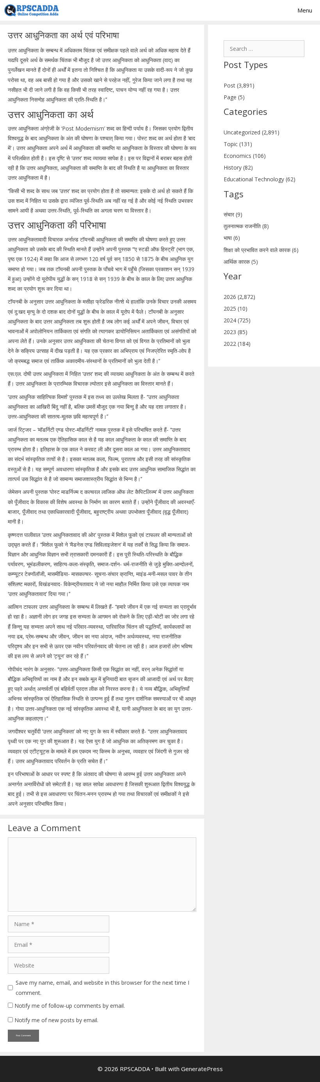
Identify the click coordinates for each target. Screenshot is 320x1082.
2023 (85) (235, 332)
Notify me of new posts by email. (56, 1020)
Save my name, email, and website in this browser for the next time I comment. (102, 987)
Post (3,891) (239, 85)
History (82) (238, 167)
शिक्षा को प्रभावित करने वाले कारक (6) (261, 250)
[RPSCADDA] (31, 10)
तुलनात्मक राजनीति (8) (246, 226)
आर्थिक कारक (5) (241, 261)
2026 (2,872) (239, 296)
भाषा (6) (232, 237)
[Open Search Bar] (263, 10)
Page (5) (234, 97)
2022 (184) (237, 343)
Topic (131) (238, 144)
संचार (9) (233, 214)
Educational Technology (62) (259, 179)
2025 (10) (235, 308)
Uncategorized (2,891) (251, 132)
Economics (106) (245, 155)
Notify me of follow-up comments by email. (69, 1005)
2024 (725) (237, 320)
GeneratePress (202, 1069)
